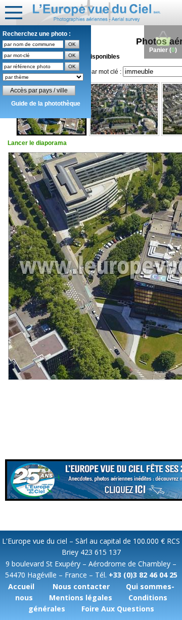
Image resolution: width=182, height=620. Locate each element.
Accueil (21, 586)
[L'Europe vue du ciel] (99, 12)
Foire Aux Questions (117, 608)
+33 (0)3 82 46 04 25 (143, 575)
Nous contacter (81, 586)
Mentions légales (80, 597)
